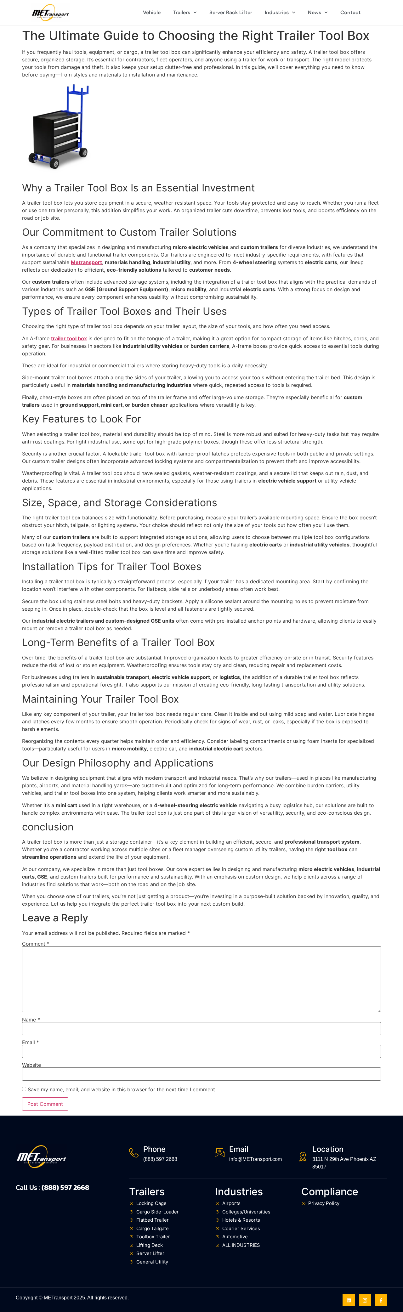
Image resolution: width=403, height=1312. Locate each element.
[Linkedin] (349, 1300)
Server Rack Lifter (230, 12)
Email (30, 1042)
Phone (154, 1149)
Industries (277, 12)
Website (31, 1064)
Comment (35, 943)
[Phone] (134, 1152)
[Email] (219, 1152)
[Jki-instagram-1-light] (365, 1300)
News (314, 12)
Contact (350, 12)
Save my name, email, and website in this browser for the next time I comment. (122, 1089)
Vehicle (152, 12)
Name (31, 1019)
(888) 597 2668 (160, 1159)
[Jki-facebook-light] (381, 1300)
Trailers (181, 12)
